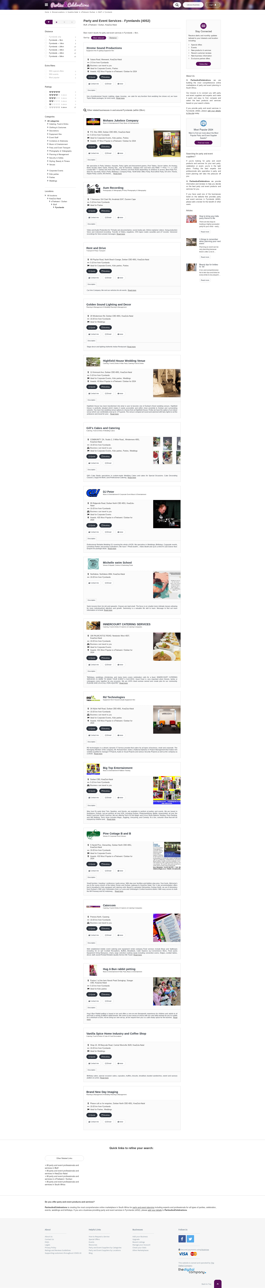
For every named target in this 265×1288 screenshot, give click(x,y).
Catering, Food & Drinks (58, 124)
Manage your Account (141, 1245)
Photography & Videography (60, 151)
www (121, 84)
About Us (48, 1236)
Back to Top (207, 1284)
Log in (211, 5)
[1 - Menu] (47, 5)
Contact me (94, 84)
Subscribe (203, 64)
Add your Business (140, 1236)
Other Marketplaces (140, 1250)
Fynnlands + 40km (56, 53)
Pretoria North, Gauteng (99, 917)
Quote (92, 77)
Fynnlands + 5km (56, 40)
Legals (47, 1245)
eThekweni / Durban (59, 201)
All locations (52, 195)
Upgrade (136, 1239)
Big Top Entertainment (117, 767)
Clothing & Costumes (57, 127)
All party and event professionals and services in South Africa (62, 1183)
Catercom (109, 905)
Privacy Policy (50, 1247)
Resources (93, 1245)
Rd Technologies (114, 697)
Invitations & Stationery (58, 141)
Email (109, 84)
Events (91, 1242)
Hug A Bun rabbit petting (119, 969)
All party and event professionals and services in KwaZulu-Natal (62, 1172)
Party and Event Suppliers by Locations (105, 1250)
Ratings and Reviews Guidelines (58, 1250)
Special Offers (94, 1239)
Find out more (203, 142)
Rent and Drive (96, 248)
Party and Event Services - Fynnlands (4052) (117, 21)
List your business (193, 5)
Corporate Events (56, 170)
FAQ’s (47, 1242)
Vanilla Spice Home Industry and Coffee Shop (116, 1033)
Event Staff (53, 137)
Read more (120, 98)
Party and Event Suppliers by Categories (105, 1247)
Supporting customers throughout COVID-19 (63, 1253)
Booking (106, 77)
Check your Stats (139, 1247)
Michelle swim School (117, 562)
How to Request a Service (99, 1236)
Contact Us (49, 1239)
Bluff (55, 204)
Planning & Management (59, 154)
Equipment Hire (55, 134)
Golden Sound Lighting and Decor (108, 304)
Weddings (53, 180)
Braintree (205, 1249)
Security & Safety (56, 157)
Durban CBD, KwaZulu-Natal (101, 779)
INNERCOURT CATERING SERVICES (126, 624)
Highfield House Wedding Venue (124, 360)
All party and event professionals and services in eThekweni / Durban (62, 1177)
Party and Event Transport (59, 147)
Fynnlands (59, 207)
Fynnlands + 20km (56, 46)
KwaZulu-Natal (55, 198)
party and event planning (143, 1207)
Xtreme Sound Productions (104, 48)
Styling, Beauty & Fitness (59, 161)
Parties (52, 177)
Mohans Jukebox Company (120, 120)
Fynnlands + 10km (56, 43)
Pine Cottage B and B (117, 833)
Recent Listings (138, 1242)
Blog (90, 1253)
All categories (53, 121)
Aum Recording (113, 187)
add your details (155, 1210)
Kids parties (54, 174)
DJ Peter (108, 491)
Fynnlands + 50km (56, 56)
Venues (52, 164)
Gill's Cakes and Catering (103, 428)
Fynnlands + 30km (56, 50)
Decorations (54, 130)
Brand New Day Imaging (102, 1091)
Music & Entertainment (58, 144)
